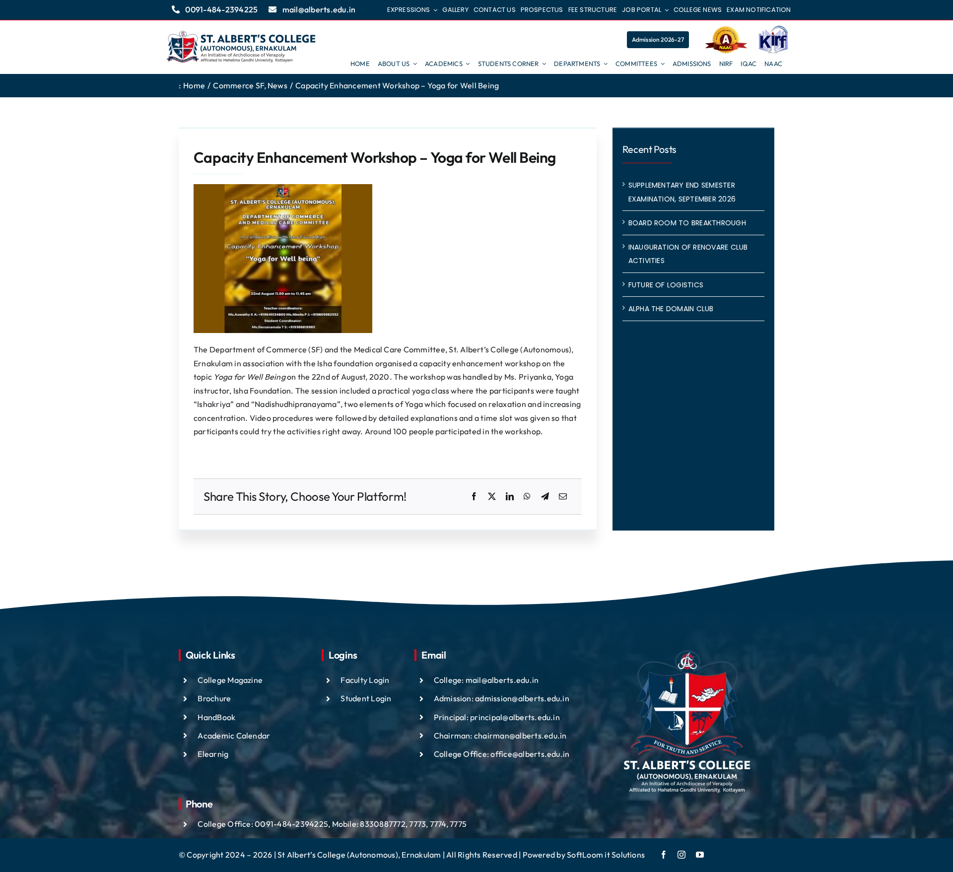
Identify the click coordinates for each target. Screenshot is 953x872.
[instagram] (681, 855)
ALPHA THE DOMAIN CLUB (671, 309)
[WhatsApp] (527, 497)
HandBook (216, 717)
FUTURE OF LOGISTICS (666, 285)
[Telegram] (545, 497)
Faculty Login (364, 680)
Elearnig (213, 754)
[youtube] (700, 855)
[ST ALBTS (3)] (241, 47)
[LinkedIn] (510, 497)
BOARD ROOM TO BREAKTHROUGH (687, 223)
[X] (492, 497)
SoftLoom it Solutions (606, 855)
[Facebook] (474, 497)
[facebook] (664, 855)
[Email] (563, 497)
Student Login (365, 698)
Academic (217, 735)
